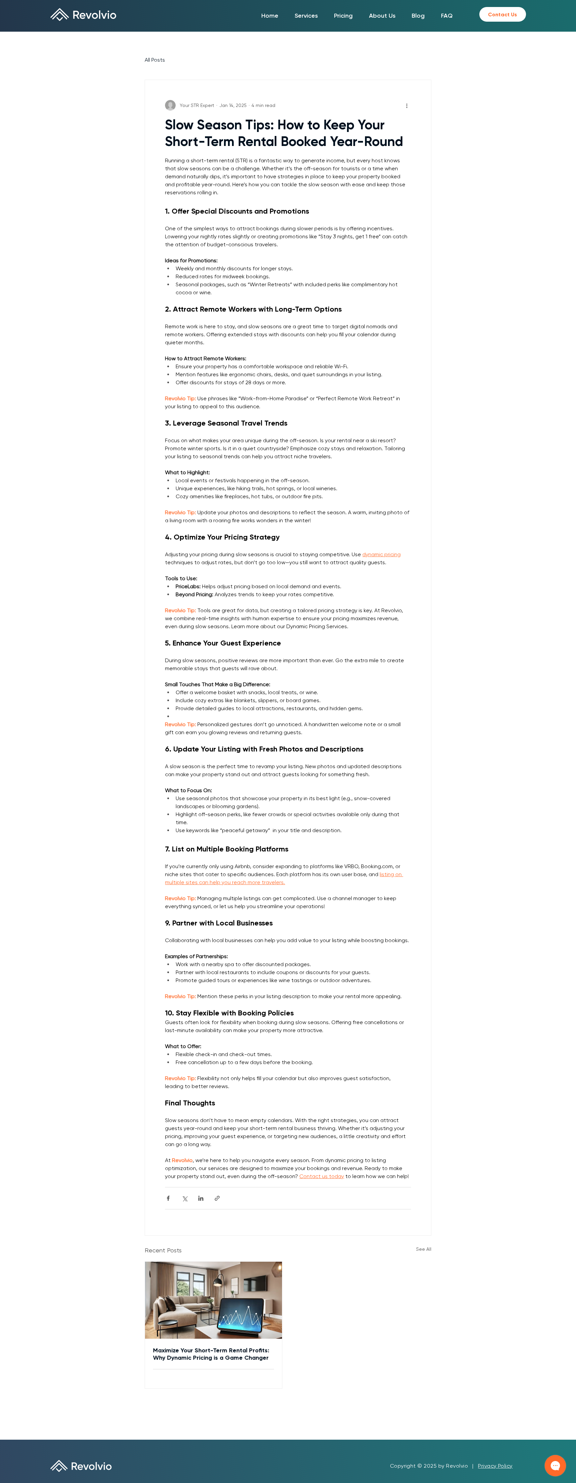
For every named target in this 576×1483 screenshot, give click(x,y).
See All (423, 1249)
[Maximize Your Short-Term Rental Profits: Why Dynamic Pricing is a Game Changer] (213, 1300)
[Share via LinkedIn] (201, 1198)
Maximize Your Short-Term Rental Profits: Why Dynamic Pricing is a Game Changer (211, 1354)
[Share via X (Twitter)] (184, 1198)
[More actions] (407, 105)
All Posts (155, 60)
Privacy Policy (495, 1466)
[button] (306, 16)
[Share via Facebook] (168, 1198)
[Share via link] (217, 1198)
